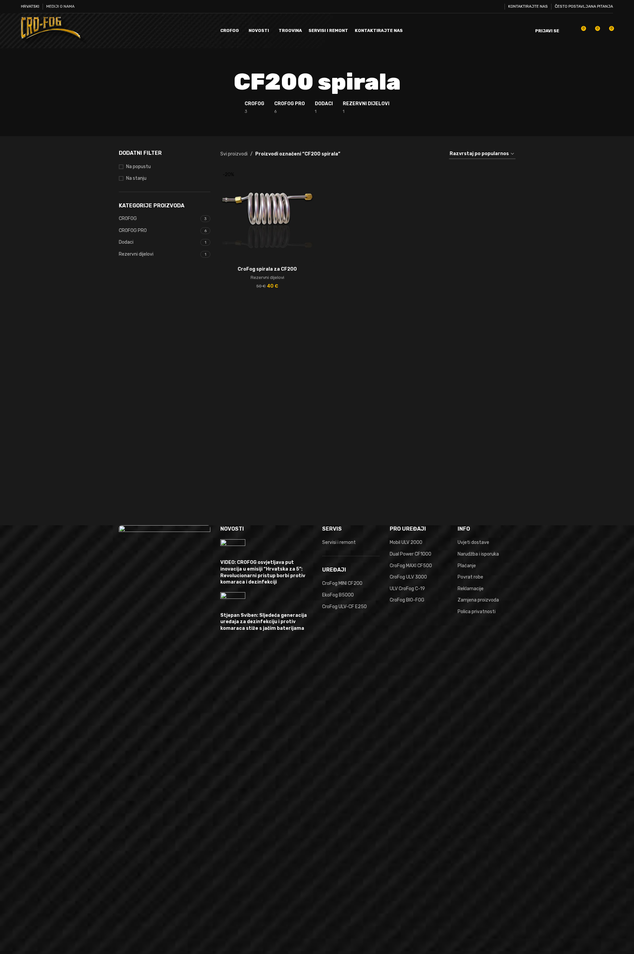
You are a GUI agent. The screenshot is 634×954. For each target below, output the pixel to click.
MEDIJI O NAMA (60, 6)
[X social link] (480, 6)
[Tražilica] (568, 31)
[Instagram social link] (489, 6)
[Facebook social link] (472, 6)
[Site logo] (54, 30)
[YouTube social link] (497, 6)
